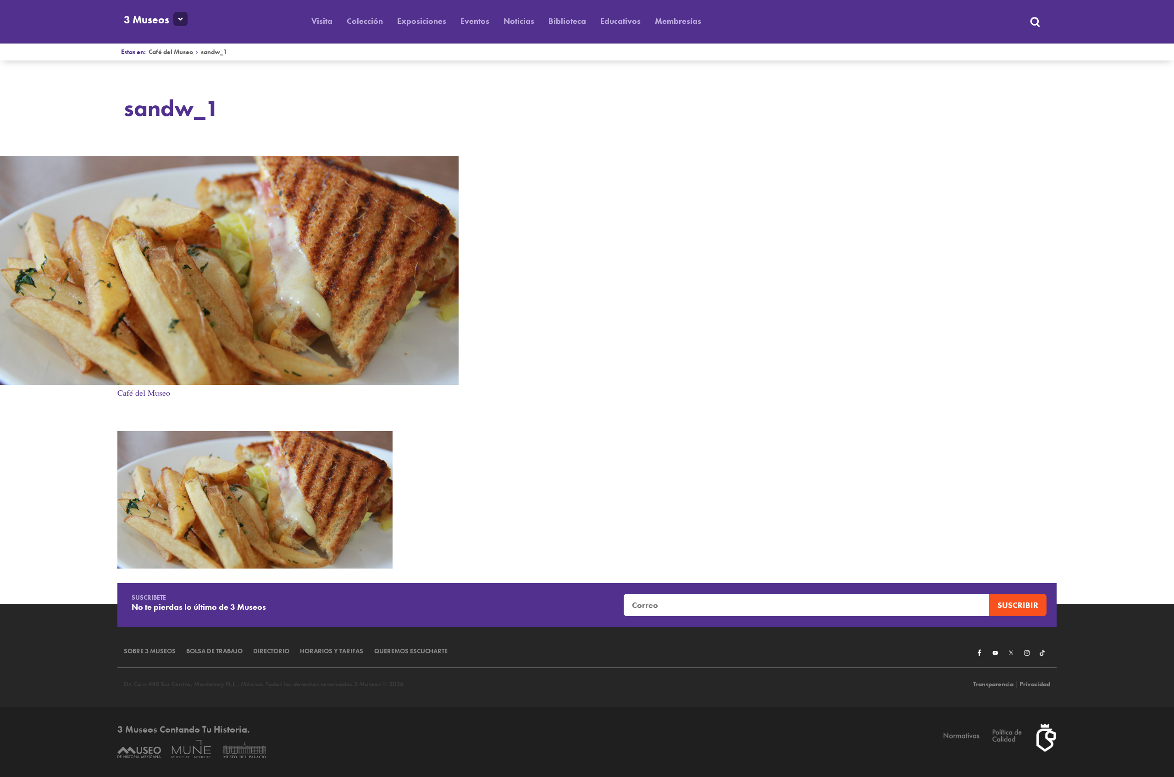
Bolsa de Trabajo (214, 651)
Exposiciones (421, 21)
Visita (321, 21)
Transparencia (993, 684)
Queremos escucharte (411, 651)
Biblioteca (567, 21)
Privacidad (1034, 684)
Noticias (519, 21)
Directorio (271, 651)
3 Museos (146, 20)
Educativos (620, 21)
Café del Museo (171, 52)
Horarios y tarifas (331, 651)
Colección (365, 21)
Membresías (678, 21)
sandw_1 (214, 52)
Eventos (474, 21)
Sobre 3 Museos (150, 651)
